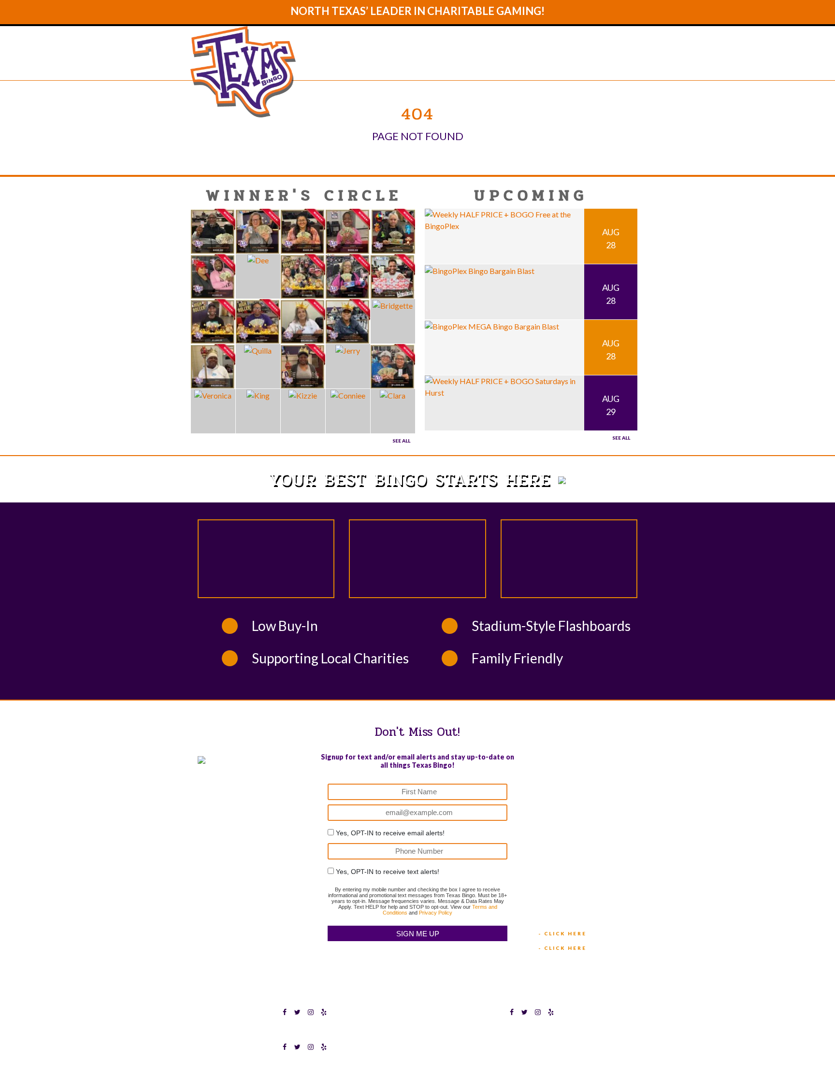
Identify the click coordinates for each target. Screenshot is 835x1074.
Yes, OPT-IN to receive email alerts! (390, 833)
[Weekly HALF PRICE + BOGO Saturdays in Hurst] (504, 385)
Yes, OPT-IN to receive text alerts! (387, 871)
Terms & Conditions (501, 1032)
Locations (526, 63)
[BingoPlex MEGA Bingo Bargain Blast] (492, 325)
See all (621, 438)
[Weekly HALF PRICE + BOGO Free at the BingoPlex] (504, 219)
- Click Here (562, 933)
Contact (618, 63)
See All (401, 441)
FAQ (574, 63)
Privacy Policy (435, 913)
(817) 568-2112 (566, 785)
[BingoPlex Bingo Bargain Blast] (479, 269)
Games (472, 63)
